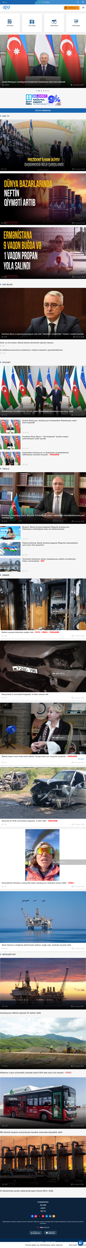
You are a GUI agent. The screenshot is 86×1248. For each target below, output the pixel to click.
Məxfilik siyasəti (50, 1241)
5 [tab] (45, 90)
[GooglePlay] (35, 1233)
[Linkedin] (50, 1216)
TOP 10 (43, 1211)
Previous (3, 61)
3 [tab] (41, 90)
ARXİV (43, 1208)
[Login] (83, 2)
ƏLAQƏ (43, 1205)
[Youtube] (43, 1216)
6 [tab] (48, 90)
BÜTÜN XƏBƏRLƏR (43, 110)
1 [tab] (36, 90)
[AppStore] (50, 1233)
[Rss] (53, 1216)
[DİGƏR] (82, 8)
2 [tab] (39, 90)
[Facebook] (32, 1216)
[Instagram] (35, 1216)
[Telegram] (46, 1216)
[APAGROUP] (43, 1227)
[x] (39, 1216)
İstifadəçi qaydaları (36, 1241)
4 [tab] (43, 90)
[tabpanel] (43, 61)
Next (83, 61)
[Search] (78, 2)
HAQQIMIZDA (43, 1202)
